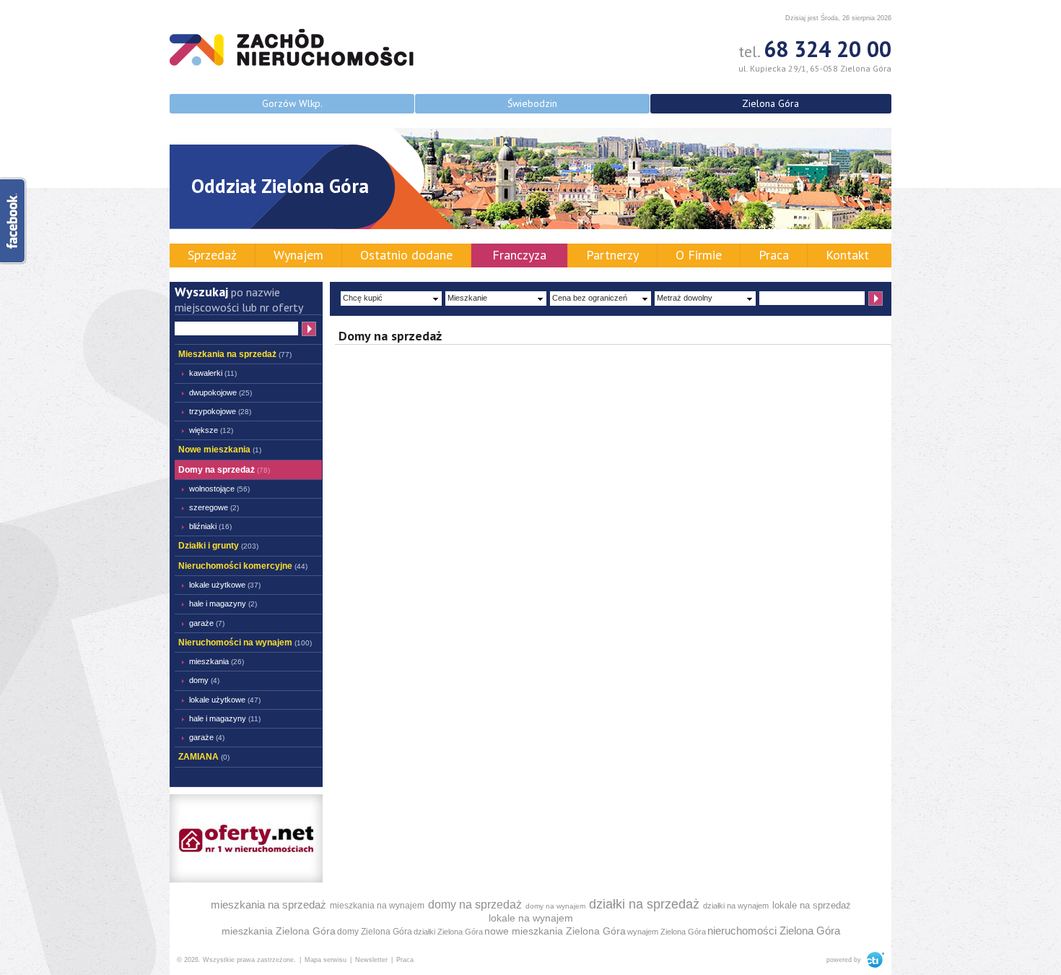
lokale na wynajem (531, 918)
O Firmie (699, 254)
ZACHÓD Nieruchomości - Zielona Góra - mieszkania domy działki (292, 47)
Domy (204, 680)
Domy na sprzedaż (224, 470)
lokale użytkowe (225, 584)
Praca (774, 254)
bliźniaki (210, 526)
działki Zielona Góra (448, 931)
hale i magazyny (223, 603)
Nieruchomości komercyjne (242, 566)
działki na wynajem (736, 905)
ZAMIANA (204, 757)
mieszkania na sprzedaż (268, 904)
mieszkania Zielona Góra (279, 931)
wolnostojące (219, 488)
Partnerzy (612, 254)
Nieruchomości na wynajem (245, 642)
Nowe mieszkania (219, 449)
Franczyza (519, 254)
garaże (206, 623)
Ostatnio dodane (406, 254)
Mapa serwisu (325, 959)
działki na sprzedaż (644, 904)
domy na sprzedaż (475, 904)
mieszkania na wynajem (377, 906)
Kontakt (847, 254)
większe (211, 430)
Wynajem (298, 254)
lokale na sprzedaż (811, 905)
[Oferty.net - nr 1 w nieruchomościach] (246, 837)
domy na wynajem (555, 906)
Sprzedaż (212, 254)
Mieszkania (216, 661)
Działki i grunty (218, 546)
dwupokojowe (220, 392)
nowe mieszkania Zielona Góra (555, 931)
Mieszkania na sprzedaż (235, 354)
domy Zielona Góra (374, 932)
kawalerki (213, 373)
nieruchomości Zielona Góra (773, 930)
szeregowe (214, 507)
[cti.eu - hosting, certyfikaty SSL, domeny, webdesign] (873, 959)
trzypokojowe (220, 411)
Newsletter (371, 959)
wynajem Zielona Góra (666, 931)
